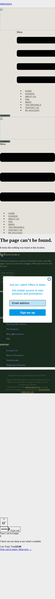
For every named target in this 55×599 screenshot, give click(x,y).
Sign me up (27, 312)
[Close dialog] (49, 279)
